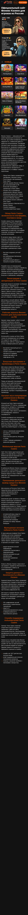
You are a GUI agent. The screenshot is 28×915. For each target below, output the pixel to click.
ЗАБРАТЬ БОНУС (7, 31)
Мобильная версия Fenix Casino (13, 194)
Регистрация (23, 2)
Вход (15, 2)
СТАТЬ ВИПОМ (6, 53)
